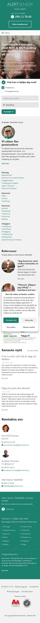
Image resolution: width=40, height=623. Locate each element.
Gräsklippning (6, 226)
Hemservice (6, 216)
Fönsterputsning (26, 527)
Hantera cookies (20, 596)
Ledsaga (23, 544)
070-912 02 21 (9, 467)
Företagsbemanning (12, 91)
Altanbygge (6, 527)
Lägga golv (6, 541)
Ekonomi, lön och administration (13, 178)
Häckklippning (6, 237)
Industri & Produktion (9, 188)
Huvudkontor (34, 587)
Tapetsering (6, 201)
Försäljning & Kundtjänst (10, 183)
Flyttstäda (5, 544)
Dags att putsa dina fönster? (16, 388)
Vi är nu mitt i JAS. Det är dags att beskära (19, 358)
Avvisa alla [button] (29, 320)
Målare (4, 196)
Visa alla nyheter (32, 350)
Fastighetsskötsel (7, 181)
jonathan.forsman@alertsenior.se (16, 470)
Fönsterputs (6, 214)
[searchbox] (13, 98)
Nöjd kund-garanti (21, 587)
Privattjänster (9, 88)
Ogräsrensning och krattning (11, 240)
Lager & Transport (8, 186)
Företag (5, 172)
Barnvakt (5, 208)
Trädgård (6, 224)
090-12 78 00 (23, 16)
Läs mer (5, 163)
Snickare (4, 198)
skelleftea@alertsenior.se (13, 486)
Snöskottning (6, 229)
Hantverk (6, 193)
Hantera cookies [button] (29, 327)
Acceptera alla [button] (11, 320)
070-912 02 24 (9, 442)
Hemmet (6, 206)
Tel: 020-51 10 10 (7, 587)
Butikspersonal (7, 175)
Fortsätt (7, 112)
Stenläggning (6, 232)
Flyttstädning (6, 211)
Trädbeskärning (7, 234)
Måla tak (5, 537)
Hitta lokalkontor (20, 24)
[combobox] (20, 98)
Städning (4, 219)
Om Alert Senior (27, 592)
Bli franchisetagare (13, 592)
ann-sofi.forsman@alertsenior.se (16, 445)
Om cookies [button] (11, 327)
